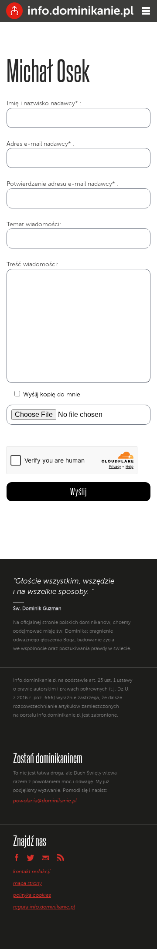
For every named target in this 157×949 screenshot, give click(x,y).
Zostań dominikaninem (47, 757)
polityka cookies (32, 895)
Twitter (30, 857)
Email (45, 857)
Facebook (16, 857)
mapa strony (27, 883)
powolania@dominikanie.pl (45, 801)
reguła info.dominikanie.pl (44, 907)
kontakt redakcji (32, 872)
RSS (60, 857)
